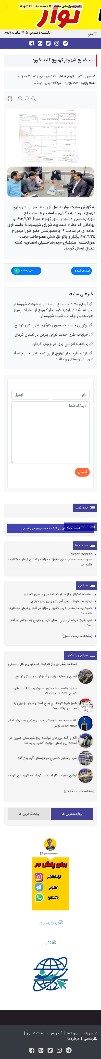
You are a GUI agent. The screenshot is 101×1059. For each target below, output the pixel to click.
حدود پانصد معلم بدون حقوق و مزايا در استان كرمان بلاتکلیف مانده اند (50, 562)
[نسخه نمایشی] (10, 99)
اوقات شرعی (36, 1033)
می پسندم (24, 270)
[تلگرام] (69, 1051)
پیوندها (72, 1033)
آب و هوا (56, 1033)
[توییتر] (50, 1051)
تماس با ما (89, 1033)
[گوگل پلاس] (41, 1051)
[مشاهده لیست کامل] (77, 636)
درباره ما (73, 1039)
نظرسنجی (90, 1039)
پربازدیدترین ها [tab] (72, 814)
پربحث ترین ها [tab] (29, 814)
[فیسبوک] (32, 1051)
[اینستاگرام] (59, 1051)
